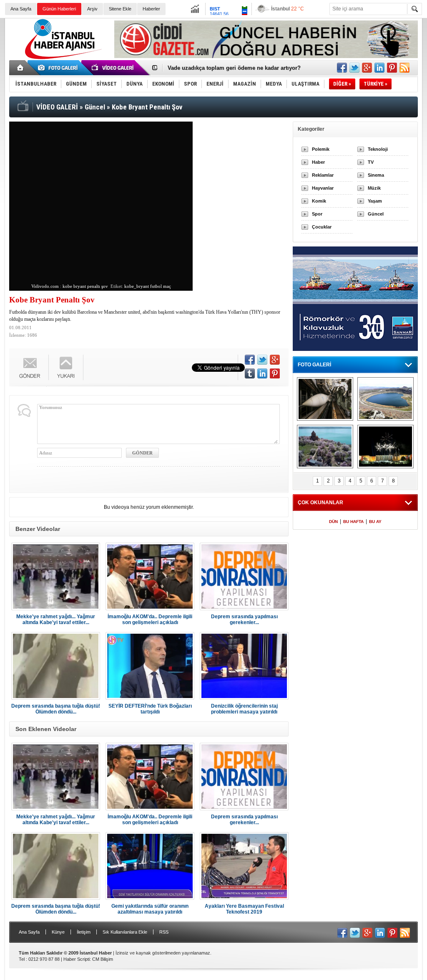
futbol (156, 286)
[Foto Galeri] (59, 67)
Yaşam (375, 200)
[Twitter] (262, 360)
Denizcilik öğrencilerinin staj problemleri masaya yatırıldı (244, 709)
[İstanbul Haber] (61, 58)
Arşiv (92, 8)
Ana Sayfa (20, 8)
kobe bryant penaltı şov (85, 286)
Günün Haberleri (59, 8)
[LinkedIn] (262, 373)
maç (167, 286)
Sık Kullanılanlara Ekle (125, 931)
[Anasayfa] (20, 67)
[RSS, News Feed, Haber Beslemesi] (404, 68)
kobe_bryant (136, 286)
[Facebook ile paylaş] (342, 68)
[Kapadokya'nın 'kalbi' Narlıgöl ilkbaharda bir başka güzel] (385, 399)
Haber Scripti (76, 959)
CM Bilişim (102, 959)
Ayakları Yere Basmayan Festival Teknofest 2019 (244, 909)
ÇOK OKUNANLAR (320, 502)
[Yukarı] (66, 367)
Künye (58, 931)
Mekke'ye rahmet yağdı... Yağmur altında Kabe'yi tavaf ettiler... (55, 619)
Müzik (374, 187)
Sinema (376, 175)
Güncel (376, 213)
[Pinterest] (275, 373)
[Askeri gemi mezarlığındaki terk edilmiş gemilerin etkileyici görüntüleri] (325, 399)
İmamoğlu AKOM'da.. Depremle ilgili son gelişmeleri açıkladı (150, 619)
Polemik (320, 149)
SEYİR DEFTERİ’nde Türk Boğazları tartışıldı (150, 709)
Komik (319, 200)
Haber (318, 162)
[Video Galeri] (113, 67)
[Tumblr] (250, 373)
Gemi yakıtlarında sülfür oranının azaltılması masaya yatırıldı (149, 909)
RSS (163, 931)
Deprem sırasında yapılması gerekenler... (244, 619)
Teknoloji (378, 149)
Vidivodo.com (45, 286)
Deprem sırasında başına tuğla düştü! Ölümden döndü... (55, 709)
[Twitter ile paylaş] (354, 68)
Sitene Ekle (120, 8)
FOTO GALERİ (314, 365)
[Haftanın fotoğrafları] (385, 446)
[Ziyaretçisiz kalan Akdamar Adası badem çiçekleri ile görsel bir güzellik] (325, 446)
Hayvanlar (323, 187)
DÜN (333, 521)
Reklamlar (323, 175)
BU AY (375, 521)
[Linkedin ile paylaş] (379, 68)
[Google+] (275, 360)
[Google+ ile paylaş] (367, 68)
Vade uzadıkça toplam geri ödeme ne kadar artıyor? (234, 68)
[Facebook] (250, 360)
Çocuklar (322, 226)
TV (371, 162)
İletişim (83, 931)
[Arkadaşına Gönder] (30, 367)
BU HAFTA (353, 521)
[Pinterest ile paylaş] (392, 68)
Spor (317, 213)
